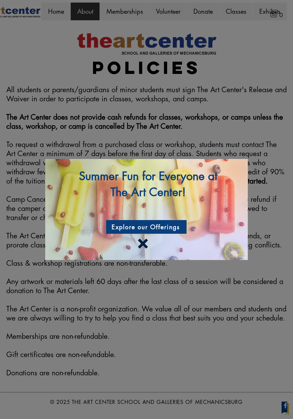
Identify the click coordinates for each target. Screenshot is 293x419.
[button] (143, 244)
